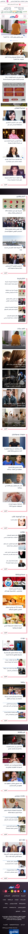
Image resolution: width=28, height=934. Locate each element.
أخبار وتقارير (7, 896)
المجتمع (18, 911)
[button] (14, 40)
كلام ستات (23, 899)
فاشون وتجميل (22, 907)
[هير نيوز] (14, 886)
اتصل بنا (5, 924)
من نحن (23, 924)
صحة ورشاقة (22, 903)
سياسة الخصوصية (14, 924)
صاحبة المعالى (15, 896)
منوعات (16, 899)
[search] (3, 16)
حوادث (4, 899)
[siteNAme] (14, 16)
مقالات (24, 911)
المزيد (5, 184)
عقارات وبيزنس (13, 903)
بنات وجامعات (12, 907)
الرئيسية (23, 896)
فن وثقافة (10, 899)
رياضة (6, 903)
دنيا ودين (5, 907)
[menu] (24, 16)
